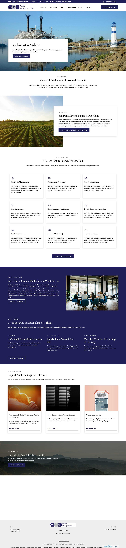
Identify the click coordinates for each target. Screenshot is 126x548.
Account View (110, 1)
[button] (43, 7)
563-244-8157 (43, 1)
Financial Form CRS (64, 541)
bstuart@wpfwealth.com (61, 1)
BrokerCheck (79, 544)
